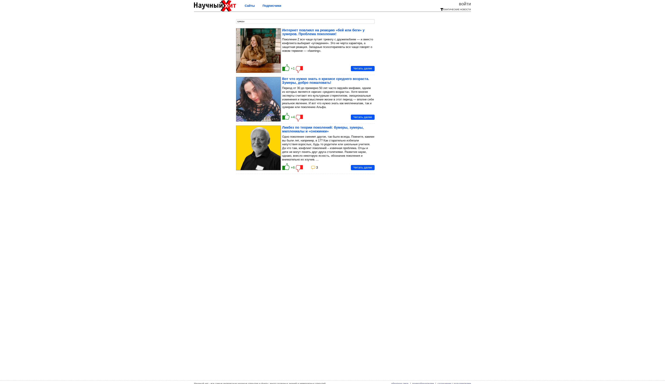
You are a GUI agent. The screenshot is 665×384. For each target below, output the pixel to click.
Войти (465, 3)
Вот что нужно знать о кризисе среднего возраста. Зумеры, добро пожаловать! (325, 80)
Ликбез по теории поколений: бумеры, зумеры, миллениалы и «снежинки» (323, 129)
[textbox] (305, 21)
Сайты (250, 5)
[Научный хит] (215, 10)
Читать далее (362, 68)
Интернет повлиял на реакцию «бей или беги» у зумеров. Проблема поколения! (323, 32)
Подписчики (272, 5)
